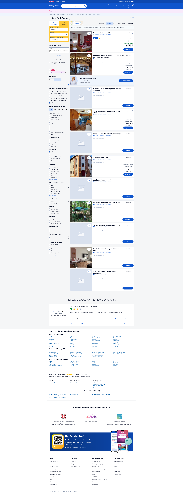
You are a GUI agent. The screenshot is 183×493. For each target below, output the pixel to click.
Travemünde (95, 343)
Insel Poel (72, 355)
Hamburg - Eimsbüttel (54, 351)
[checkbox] (59, 63)
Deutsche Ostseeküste (97, 351)
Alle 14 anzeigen (53, 179)
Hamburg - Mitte (53, 355)
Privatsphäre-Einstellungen (99, 469)
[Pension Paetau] (81, 41)
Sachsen (94, 361)
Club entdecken (117, 10)
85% (59, 109)
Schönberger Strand (118, 351)
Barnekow (94, 339)
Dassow (72, 337)
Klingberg (115, 342)
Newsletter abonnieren (55, 471)
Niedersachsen (52, 364)
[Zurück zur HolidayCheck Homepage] (54, 6)
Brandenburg (95, 362)
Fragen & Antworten (55, 466)
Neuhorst (94, 336)
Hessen (72, 365)
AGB (93, 474)
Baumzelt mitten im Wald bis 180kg (106, 202)
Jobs (115, 469)
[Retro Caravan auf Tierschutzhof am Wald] (81, 120)
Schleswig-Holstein (53, 362)
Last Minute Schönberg (97, 382)
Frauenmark (51, 337)
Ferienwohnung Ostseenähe (104, 225)
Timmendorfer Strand (97, 337)
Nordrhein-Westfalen (75, 362)
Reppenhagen (73, 339)
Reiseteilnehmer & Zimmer (56, 37)
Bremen (115, 365)
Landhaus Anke (99, 180)
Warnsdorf (51, 342)
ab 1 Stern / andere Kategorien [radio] (58, 100)
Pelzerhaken (95, 345)
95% (67, 109)
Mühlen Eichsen (117, 336)
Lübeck (50, 340)
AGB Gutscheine (96, 476)
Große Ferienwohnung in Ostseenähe (107, 249)
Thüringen (94, 364)
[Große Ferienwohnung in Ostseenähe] (81, 257)
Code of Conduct (75, 469)
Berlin (114, 361)
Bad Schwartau (73, 345)
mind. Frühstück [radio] (55, 154)
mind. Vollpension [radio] (55, 158)
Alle (51, 109)
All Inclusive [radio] (54, 161)
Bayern (50, 361)
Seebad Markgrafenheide (98, 352)
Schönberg (72, 342)
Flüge (93, 387)
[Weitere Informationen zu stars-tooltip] (67, 88)
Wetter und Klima (74, 382)
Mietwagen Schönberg (97, 385)
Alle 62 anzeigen (53, 255)
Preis (114, 23)
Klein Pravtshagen (96, 340)
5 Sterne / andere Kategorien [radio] (58, 91)
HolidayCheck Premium (56, 476)
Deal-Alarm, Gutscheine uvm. (57, 469)
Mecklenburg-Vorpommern (55, 365)
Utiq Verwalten (96, 471)
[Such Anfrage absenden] (85, 6)
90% (63, 109)
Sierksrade (115, 337)
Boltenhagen (52, 346)
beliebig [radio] (53, 102)
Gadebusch (94, 342)
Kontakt (121, 1)
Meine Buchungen (54, 461)
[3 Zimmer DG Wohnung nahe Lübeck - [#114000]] (81, 97)
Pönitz (71, 343)
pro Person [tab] (57, 79)
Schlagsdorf (116, 340)
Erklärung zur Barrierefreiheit (99, 479)
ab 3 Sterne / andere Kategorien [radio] (59, 96)
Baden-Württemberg (75, 361)
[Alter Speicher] (81, 166)
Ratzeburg (51, 339)
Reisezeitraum (53, 32)
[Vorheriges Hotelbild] (72, 41)
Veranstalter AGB (96, 461)
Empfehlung (130, 23)
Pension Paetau (99, 33)
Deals (51, 1)
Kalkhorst (51, 345)
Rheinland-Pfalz (74, 364)
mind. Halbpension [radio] (55, 156)
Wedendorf (116, 345)
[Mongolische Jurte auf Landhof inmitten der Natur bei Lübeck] (81, 64)
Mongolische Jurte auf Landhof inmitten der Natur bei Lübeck (108, 56)
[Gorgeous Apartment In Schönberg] (81, 142)
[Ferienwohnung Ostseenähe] (81, 233)
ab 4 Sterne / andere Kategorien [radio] (59, 93)
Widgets (73, 464)
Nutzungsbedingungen (98, 464)
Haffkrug (115, 339)
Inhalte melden (53, 484)
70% (55, 109)
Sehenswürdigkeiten (53, 382)
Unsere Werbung (118, 464)
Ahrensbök (72, 346)
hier (125, 27)
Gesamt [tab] (51, 79)
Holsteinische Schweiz (75, 356)
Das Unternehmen (118, 461)
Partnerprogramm (75, 466)
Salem (50, 336)
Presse (115, 466)
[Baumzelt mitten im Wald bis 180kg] (81, 211)
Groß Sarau (94, 346)
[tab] (54, 23)
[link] (108, 6)
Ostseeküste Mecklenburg (98, 355)
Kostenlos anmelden (128, 10)
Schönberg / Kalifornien (76, 351)
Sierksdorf (115, 346)
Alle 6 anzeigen (52, 195)
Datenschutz (95, 466)
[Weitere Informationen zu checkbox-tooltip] (68, 62)
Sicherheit (94, 482)
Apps (51, 479)
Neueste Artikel (117, 474)
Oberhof (72, 336)
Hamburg (115, 364)
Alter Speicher (98, 157)
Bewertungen (121, 23)
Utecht (114, 343)
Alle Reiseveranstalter (55, 482)
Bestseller (109, 23)
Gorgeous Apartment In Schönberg (106, 134)
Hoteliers (73, 461)
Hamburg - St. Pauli (53, 353)
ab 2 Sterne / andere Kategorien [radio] (59, 98)
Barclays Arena (52, 352)
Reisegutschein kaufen (55, 474)
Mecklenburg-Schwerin (75, 352)
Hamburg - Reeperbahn (119, 352)
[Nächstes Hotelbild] (90, 41)
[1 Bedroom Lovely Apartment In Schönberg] (81, 280)
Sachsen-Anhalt (95, 365)
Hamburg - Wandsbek (97, 356)
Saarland (115, 362)
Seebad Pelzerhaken (118, 353)
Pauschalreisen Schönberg (98, 384)
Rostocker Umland (53, 356)
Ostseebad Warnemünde (76, 353)
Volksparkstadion (96, 353)
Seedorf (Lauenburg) (53, 343)
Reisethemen (117, 471)
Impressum (95, 484)
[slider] (68, 84)
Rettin (71, 340)
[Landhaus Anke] (81, 188)
